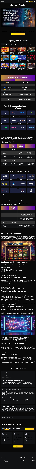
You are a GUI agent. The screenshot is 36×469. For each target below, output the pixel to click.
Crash (22, 44)
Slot (30, 44)
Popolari (4, 44)
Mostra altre (18, 446)
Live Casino (13, 44)
